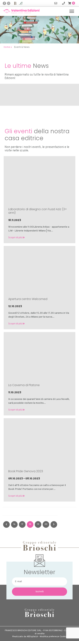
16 (14, 524)
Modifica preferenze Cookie (53, 636)
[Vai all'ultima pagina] (54, 524)
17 (22, 524)
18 (30, 524)
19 (38, 524)
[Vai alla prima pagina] (6, 524)
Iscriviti (39, 591)
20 (46, 524)
